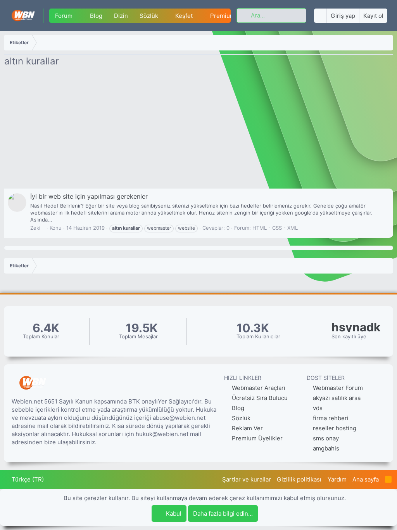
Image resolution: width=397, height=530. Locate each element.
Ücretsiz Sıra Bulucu (259, 398)
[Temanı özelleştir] (320, 16)
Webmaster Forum (338, 387)
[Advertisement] (198, 130)
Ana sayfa (365, 479)
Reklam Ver (246, 428)
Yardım (337, 479)
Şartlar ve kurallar (246, 479)
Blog (96, 15)
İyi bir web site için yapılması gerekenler (89, 196)
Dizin (121, 15)
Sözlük (149, 15)
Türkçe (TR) (27, 479)
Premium (222, 15)
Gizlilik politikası (299, 479)
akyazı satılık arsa (337, 398)
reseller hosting (334, 428)
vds (318, 408)
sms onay (326, 438)
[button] (78, 16)
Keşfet (184, 15)
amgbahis (326, 448)
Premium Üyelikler (256, 438)
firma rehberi (331, 418)
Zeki (35, 228)
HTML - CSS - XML (275, 228)
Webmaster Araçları (257, 387)
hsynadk (355, 327)
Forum (63, 15)
